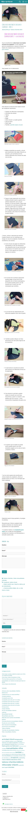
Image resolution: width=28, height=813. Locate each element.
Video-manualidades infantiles (9, 731)
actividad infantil (8, 739)
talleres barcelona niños (13, 759)
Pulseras (20, 754)
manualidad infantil (6, 750)
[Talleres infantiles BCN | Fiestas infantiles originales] (7, 1)
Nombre (4, 545)
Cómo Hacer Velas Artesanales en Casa (11, 677)
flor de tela (19, 744)
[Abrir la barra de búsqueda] (20, 1)
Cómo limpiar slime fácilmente (9, 684)
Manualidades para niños (7, 715)
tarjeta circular (13, 582)
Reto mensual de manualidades (9, 724)
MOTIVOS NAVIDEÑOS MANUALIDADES (8, 752)
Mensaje (4, 556)
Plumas (16, 754)
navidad (18, 752)
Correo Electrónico (6, 780)
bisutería (3, 741)
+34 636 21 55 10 (8, 804)
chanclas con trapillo (7, 742)
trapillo (6, 767)
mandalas (4, 748)
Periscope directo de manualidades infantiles (12, 721)
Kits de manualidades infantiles (9, 710)
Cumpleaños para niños (7, 698)
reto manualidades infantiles (17, 755)
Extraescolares (5, 707)
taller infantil (12, 765)
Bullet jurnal (4, 692)
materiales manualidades (20, 750)
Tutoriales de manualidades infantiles (10, 730)
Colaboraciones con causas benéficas (10, 694)
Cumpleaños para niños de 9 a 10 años (11, 705)
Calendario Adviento (9, 741)
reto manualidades (6, 755)
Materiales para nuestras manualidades (11, 717)
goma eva (9, 746)
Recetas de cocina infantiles (8, 723)
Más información (14, 811)
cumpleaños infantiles (9, 744)
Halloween (15, 746)
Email (4, 550)
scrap (10, 757)
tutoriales (11, 767)
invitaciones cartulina (22, 746)
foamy (4, 746)
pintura (13, 754)
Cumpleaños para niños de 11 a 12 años (11, 699)
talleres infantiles (9, 762)
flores (22, 744)
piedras (10, 754)
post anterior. (5, 49)
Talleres (4, 759)
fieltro (16, 744)
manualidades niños (14, 748)
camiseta (15, 741)
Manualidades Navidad (7, 714)
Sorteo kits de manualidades (8, 726)
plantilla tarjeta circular (16, 125)
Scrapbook (6, 582)
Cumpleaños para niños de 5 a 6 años (10, 701)
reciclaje (23, 754)
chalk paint (19, 741)
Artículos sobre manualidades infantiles (11, 691)
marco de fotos (13, 750)
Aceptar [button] (23, 809)
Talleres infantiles (8, 578)
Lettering (4, 712)
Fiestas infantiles (6, 708)
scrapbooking (21, 757)
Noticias (4, 719)
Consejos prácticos (6, 696)
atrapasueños (19, 739)
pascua (7, 754)
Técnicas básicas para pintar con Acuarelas (12, 679)
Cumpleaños (15, 742)
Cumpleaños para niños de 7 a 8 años (10, 703)
